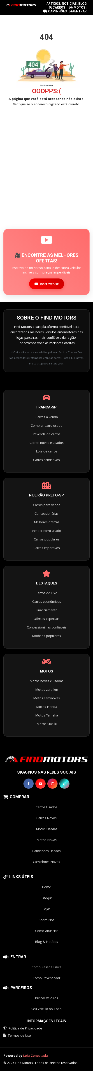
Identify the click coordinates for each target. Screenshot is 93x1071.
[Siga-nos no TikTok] (64, 784)
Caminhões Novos (46, 862)
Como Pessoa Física (46, 967)
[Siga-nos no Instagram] (52, 784)
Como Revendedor (46, 978)
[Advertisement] (46, 157)
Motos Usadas (46, 829)
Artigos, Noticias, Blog (66, 3)
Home (46, 887)
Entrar (80, 11)
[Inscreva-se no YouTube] (40, 784)
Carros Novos (46, 818)
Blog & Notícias (46, 941)
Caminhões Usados (46, 851)
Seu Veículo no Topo (46, 1009)
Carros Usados (46, 807)
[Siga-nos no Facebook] (28, 784)
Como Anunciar (46, 931)
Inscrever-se (49, 284)
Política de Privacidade (25, 1028)
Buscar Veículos (46, 998)
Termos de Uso (19, 1035)
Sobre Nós (46, 920)
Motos (79, 7)
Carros (59, 7)
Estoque (47, 898)
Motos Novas (47, 840)
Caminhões (57, 11)
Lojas (46, 909)
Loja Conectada (35, 1055)
